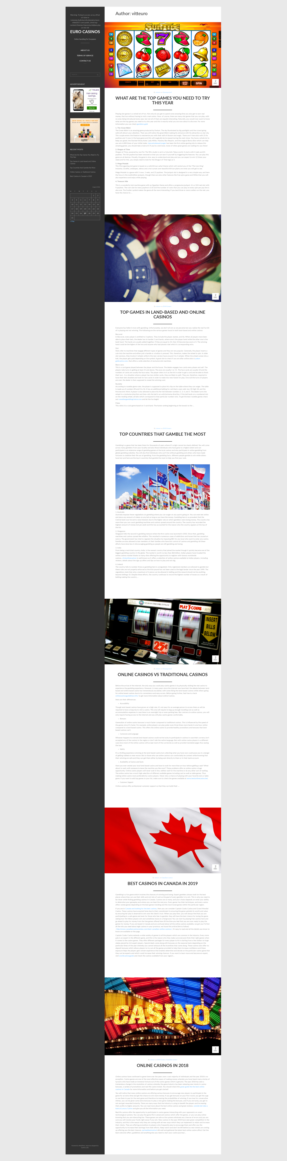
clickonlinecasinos (129, 558)
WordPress (82, 1145)
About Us (85, 50)
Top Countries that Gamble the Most (162, 434)
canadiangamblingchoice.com (130, 399)
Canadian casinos (167, 878)
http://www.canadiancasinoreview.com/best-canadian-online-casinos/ (144, 929)
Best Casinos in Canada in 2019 (163, 884)
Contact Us (85, 61)
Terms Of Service (85, 56)
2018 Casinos (167, 306)
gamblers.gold (142, 124)
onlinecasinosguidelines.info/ (126, 696)
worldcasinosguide (126, 956)
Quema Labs (85, 1147)
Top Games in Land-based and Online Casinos (83, 163)
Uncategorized (167, 92)
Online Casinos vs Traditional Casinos (163, 675)
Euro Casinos (85, 32)
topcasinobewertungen (157, 143)
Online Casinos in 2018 (162, 1066)
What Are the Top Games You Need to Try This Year (84, 156)
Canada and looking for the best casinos (141, 909)
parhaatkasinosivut (149, 1130)
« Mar (72, 221)
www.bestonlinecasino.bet (197, 778)
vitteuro (158, 92)
